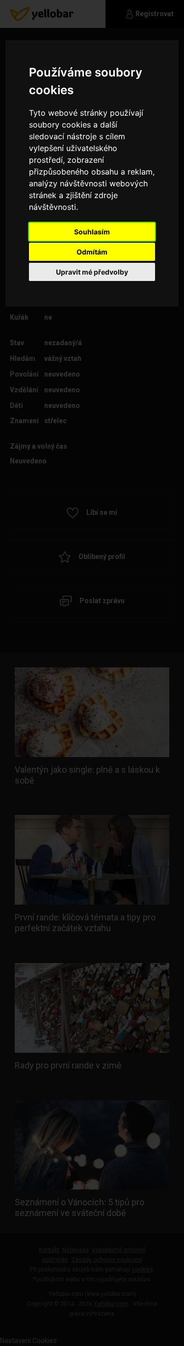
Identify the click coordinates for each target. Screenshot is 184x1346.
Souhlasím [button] (92, 232)
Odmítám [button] (92, 252)
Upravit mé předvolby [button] (92, 272)
